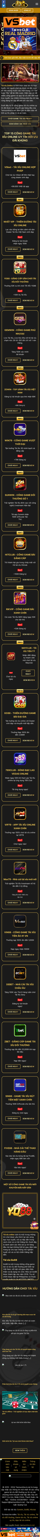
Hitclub (33, 1509)
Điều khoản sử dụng (15, 1465)
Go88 (26, 1509)
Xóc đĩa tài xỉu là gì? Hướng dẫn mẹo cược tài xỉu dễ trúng (18, 1315)
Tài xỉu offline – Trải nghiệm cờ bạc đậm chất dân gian (20, 1413)
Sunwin (20, 1509)
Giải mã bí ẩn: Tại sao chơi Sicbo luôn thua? (18, 1441)
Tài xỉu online (29, 1514)
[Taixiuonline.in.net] (20, 4)
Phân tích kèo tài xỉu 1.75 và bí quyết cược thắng (19, 1384)
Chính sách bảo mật (7, 1465)
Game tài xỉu (20, 1517)
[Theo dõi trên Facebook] (4, 2)
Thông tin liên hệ (32, 1464)
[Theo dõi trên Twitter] (4, 6)
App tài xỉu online (22, 1520)
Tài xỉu (20, 1514)
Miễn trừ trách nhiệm (24, 1465)
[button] (36, 4)
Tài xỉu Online (7, 85)
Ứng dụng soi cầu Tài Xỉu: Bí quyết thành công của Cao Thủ (19, 1350)
